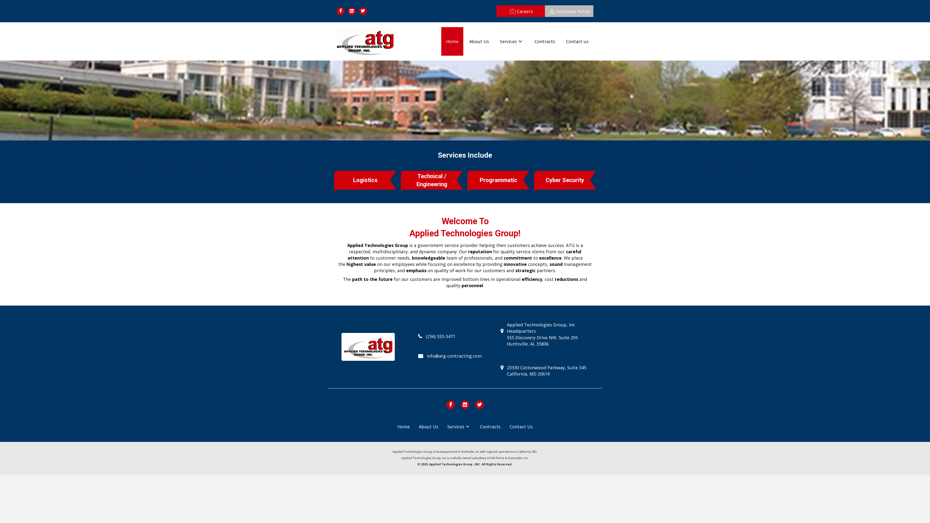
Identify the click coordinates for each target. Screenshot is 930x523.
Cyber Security (565, 180)
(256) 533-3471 (440, 336)
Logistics (365, 180)
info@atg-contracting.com (454, 356)
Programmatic (498, 180)
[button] (520, 11)
